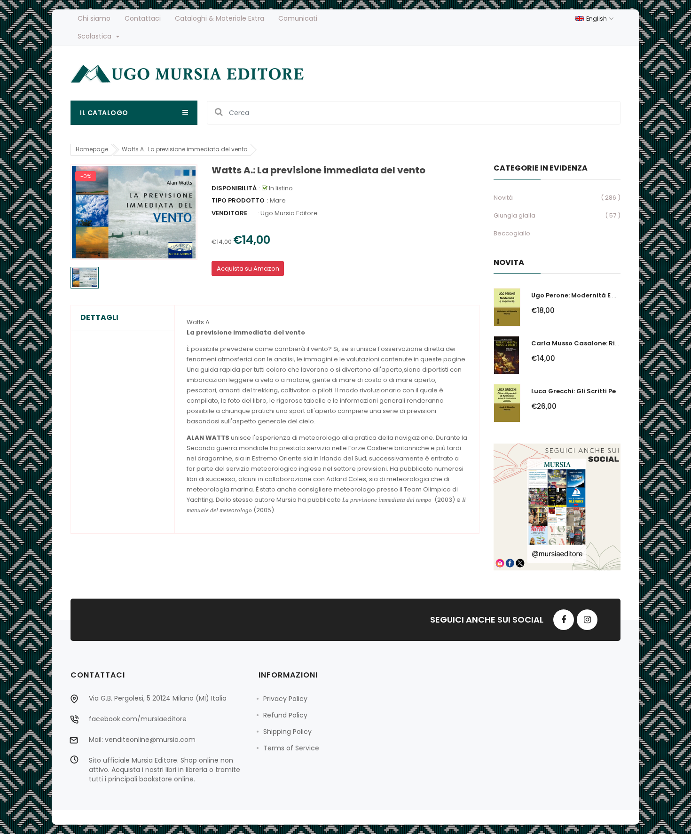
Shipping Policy (287, 731)
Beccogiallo (512, 233)
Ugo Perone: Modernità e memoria (586, 295)
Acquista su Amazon (248, 268)
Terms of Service (291, 748)
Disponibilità (234, 188)
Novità (503, 197)
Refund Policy (285, 715)
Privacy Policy (285, 698)
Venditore (229, 213)
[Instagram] (587, 619)
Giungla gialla (514, 215)
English (597, 19)
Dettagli (99, 317)
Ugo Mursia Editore (289, 213)
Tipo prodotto (238, 200)
